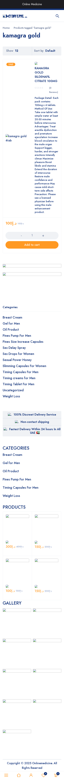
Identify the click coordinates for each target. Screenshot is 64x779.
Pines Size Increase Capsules (23, 341)
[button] (32, 245)
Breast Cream (12, 317)
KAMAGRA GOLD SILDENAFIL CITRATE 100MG (46, 74)
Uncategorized (13, 390)
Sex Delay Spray (14, 347)
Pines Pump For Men (17, 335)
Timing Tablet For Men (18, 384)
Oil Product (11, 329)
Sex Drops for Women (18, 354)
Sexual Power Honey (17, 360)
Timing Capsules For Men (20, 372)
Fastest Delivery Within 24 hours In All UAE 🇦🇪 (34, 431)
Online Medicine (32, 4)
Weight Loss (11, 396)
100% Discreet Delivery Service (35, 415)
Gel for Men (11, 323)
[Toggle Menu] (57, 4)
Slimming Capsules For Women (24, 366)
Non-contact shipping (35, 422)
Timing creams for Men (19, 378)
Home (6, 28)
